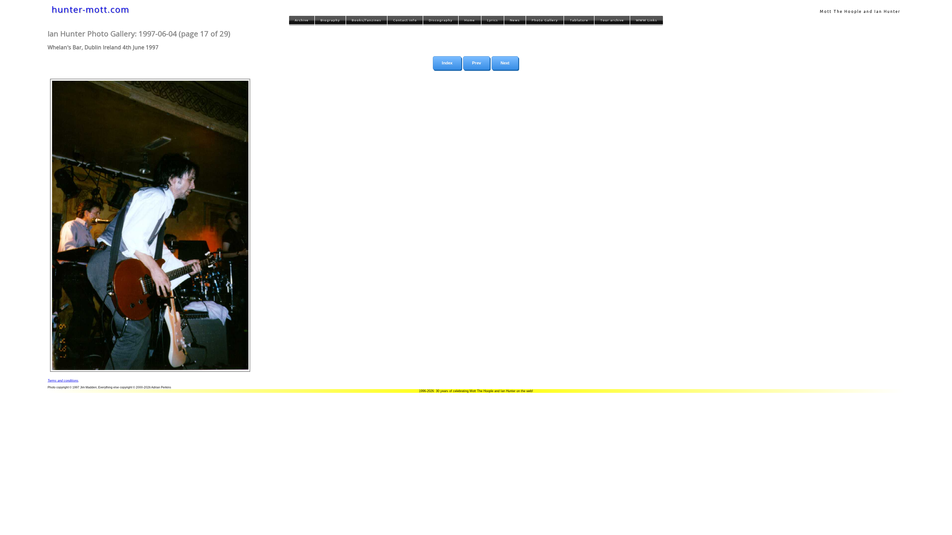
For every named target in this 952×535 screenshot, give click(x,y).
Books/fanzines (366, 20)
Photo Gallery (545, 20)
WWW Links (646, 20)
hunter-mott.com (90, 9)
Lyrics (492, 20)
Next (505, 63)
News (515, 20)
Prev (476, 63)
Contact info (405, 20)
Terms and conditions (63, 380)
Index (447, 63)
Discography (440, 20)
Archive (302, 20)
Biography (330, 20)
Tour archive (612, 20)
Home (469, 20)
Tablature (579, 20)
